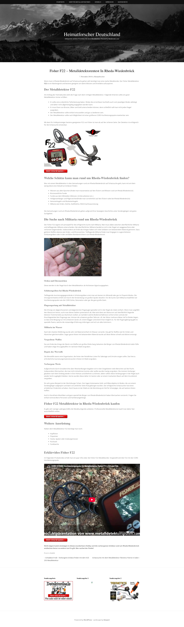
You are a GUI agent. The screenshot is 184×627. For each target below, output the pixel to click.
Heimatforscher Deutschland (92, 34)
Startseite (60, 2)
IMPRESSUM (109, 2)
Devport (107, 620)
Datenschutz (123, 2)
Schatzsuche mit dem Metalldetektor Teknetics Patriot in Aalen (115, 558)
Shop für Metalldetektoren (79, 2)
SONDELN (98, 2)
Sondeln (52, 553)
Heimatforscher (99, 76)
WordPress (88, 620)
